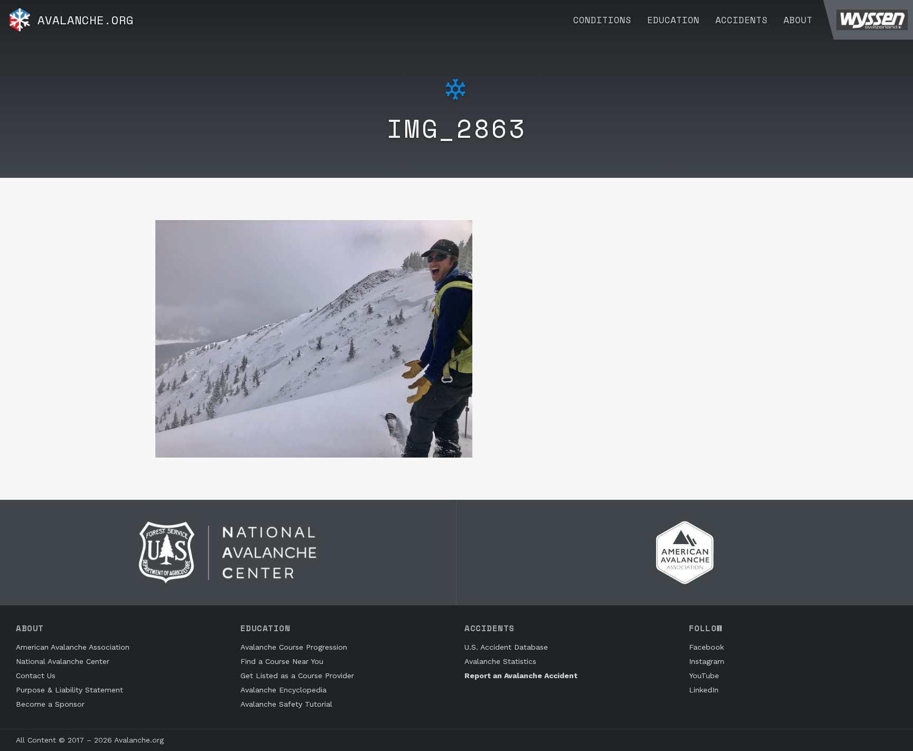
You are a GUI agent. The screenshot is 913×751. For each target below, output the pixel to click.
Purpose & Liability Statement (69, 690)
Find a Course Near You (281, 661)
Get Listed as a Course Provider (297, 675)
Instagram (706, 661)
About (798, 19)
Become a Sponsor (50, 704)
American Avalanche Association (72, 647)
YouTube (704, 675)
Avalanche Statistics (500, 661)
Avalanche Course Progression (293, 647)
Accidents (741, 19)
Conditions (602, 19)
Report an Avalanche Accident (520, 675)
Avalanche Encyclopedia (283, 690)
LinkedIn (704, 690)
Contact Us (35, 675)
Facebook (706, 647)
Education (673, 19)
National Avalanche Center (62, 661)
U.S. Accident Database (506, 647)
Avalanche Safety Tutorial (286, 704)
